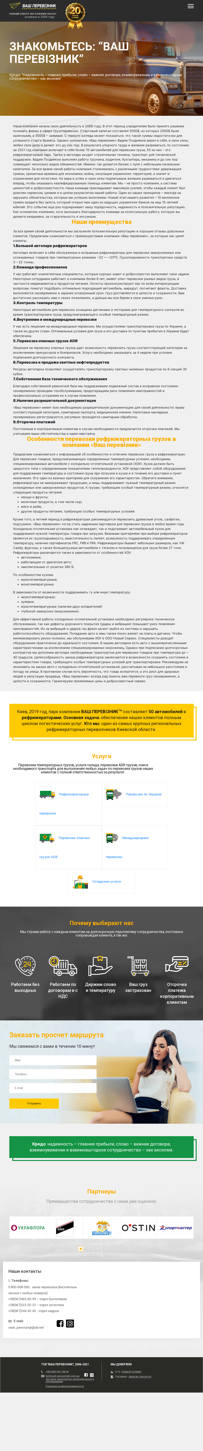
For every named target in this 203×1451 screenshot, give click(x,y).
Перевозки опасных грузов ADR (64, 847)
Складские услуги (106, 881)
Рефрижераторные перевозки (64, 803)
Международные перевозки (127, 847)
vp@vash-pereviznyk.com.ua (62, 1376)
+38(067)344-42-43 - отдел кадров (33, 1311)
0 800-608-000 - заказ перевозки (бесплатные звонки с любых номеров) (42, 1290)
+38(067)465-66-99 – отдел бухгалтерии (37, 1299)
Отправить (34, 1103)
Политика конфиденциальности (65, 1386)
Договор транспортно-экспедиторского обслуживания (70, 1380)
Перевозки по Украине (143, 794)
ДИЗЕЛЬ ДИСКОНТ (140, 1376)
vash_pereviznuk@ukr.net (26, 1327)
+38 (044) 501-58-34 (57, 1372)
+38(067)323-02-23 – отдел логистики (36, 1305)
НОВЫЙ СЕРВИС (132, 1372)
